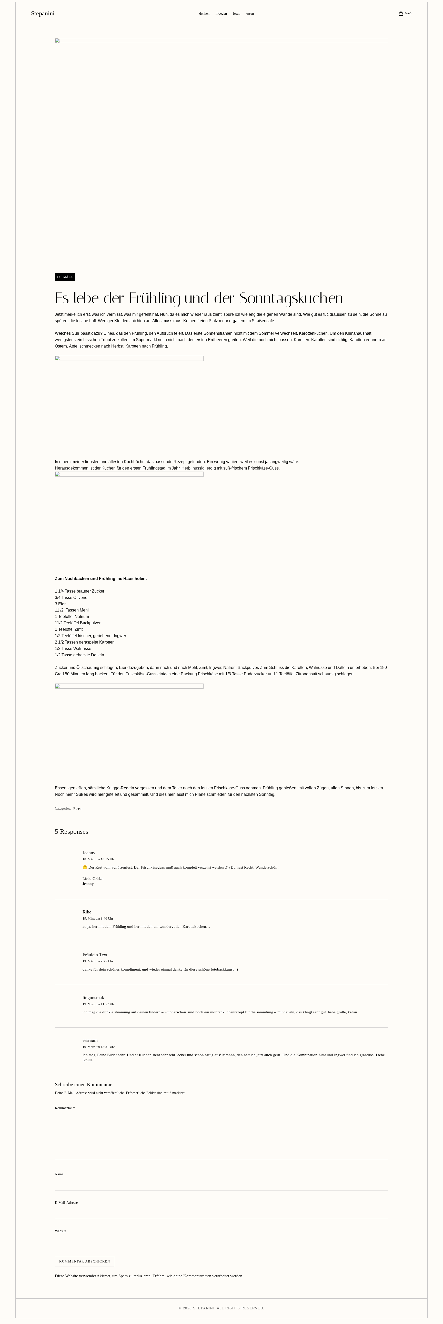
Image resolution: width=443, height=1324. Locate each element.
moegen (221, 13)
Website (60, 1231)
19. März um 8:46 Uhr (98, 918)
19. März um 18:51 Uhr (99, 1047)
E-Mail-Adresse (66, 1203)
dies (163, 794)
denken (204, 13)
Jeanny (89, 852)
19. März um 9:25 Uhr (98, 961)
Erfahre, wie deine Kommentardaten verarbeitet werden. (198, 1276)
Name (59, 1174)
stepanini (43, 13)
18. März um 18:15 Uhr (99, 859)
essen (250, 13)
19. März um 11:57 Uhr (99, 1004)
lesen (236, 13)
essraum (90, 1040)
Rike (87, 911)
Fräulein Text (95, 954)
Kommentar (65, 1108)
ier (102, 794)
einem (65, 462)
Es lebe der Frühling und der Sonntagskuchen (199, 298)
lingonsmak (93, 997)
